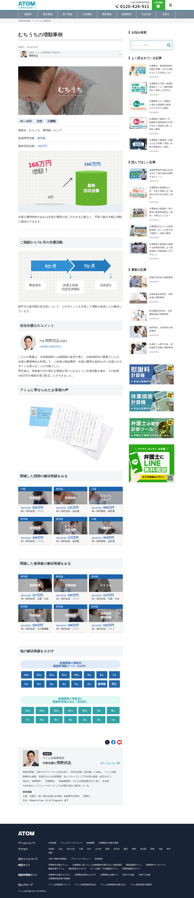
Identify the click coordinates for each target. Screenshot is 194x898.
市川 (89, 849)
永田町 (51, 849)
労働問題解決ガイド (131, 868)
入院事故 (87, 14)
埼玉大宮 (71, 849)
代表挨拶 (52, 843)
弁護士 (166, 14)
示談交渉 (146, 14)
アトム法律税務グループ (59, 884)
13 (39, 674)
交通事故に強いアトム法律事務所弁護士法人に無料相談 (97, 865)
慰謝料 (28, 14)
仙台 (61, 849)
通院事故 (107, 14)
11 (64, 674)
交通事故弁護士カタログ (85, 875)
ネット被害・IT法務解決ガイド (104, 868)
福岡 (50, 853)
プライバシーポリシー (81, 859)
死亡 (114, 683)
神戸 (169, 849)
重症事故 (48, 14)
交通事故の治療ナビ (109, 875)
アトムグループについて (71, 843)
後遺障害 (126, 14)
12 (51, 674)
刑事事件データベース (156, 865)
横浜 (126, 849)
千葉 (81, 849)
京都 (152, 849)
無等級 (102, 683)
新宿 (107, 849)
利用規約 (99, 859)
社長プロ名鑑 (128, 875)
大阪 (160, 849)
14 (26, 674)
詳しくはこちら (109, 763)
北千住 (117, 849)
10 (76, 674)
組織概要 (90, 843)
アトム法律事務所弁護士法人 (113, 884)
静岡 (134, 849)
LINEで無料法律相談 (57, 859)
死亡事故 (67, 14)
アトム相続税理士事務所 (141, 884)
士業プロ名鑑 (144, 875)
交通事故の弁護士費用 (108, 843)
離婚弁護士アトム (56, 868)
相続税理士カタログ (77, 868)
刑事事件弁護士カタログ (59, 875)
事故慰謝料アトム (134, 865)
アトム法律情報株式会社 (85, 884)
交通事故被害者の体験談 (59, 878)
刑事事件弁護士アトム (58, 865)
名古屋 (143, 849)
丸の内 (98, 849)
